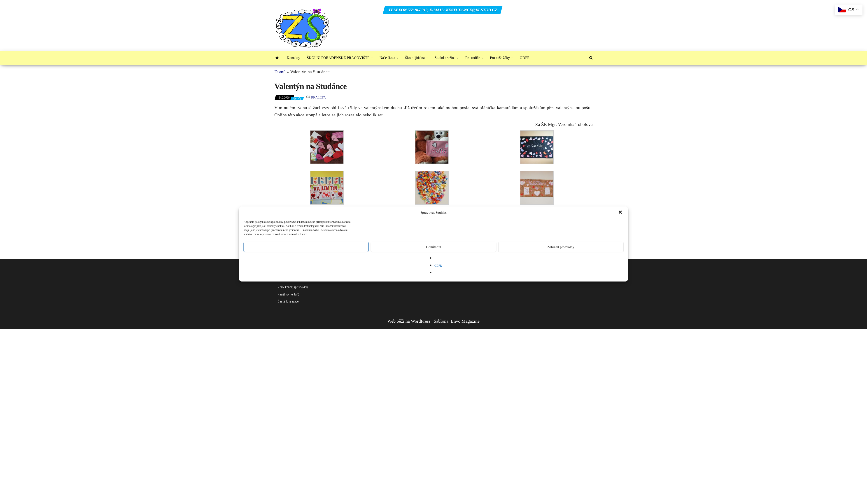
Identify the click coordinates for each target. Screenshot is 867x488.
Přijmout (306, 247)
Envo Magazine (465, 321)
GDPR (438, 265)
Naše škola (388, 58)
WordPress (421, 321)
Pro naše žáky (500, 58)
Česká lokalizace (288, 301)
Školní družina (445, 58)
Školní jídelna (415, 58)
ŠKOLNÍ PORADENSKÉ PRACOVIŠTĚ (339, 58)
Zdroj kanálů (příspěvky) (293, 287)
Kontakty (293, 58)
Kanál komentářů (288, 294)
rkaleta (318, 97)
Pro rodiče (473, 58)
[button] (621, 212)
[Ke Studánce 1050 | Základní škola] (277, 58)
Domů (280, 71)
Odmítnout (433, 247)
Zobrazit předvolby (560, 247)
